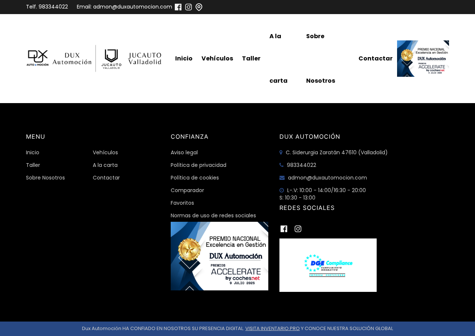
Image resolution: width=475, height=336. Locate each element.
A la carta (278, 58)
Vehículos (217, 58)
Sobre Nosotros (320, 58)
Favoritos (182, 203)
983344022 (53, 6)
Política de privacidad (198, 165)
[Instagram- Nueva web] (188, 6)
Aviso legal (184, 152)
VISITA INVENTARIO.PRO (272, 328)
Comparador (187, 190)
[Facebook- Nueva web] (178, 6)
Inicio (184, 58)
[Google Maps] (198, 6)
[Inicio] (95, 58)
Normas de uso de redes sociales (213, 215)
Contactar (375, 58)
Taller (251, 58)
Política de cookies (195, 177)
